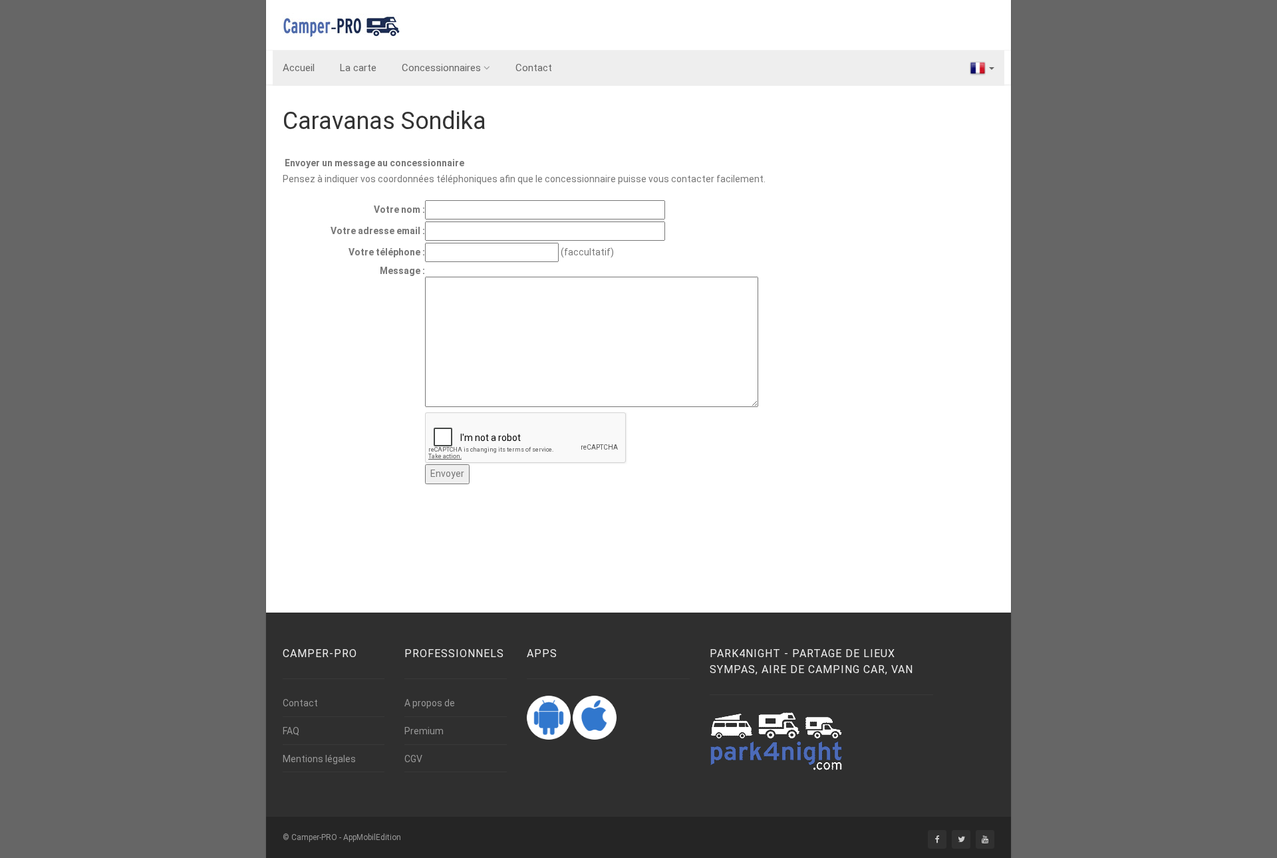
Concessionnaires (441, 68)
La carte (358, 68)
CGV (413, 759)
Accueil (299, 68)
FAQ (291, 731)
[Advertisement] (525, 545)
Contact (533, 68)
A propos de (429, 703)
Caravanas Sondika (384, 121)
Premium (424, 731)
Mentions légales (319, 759)
